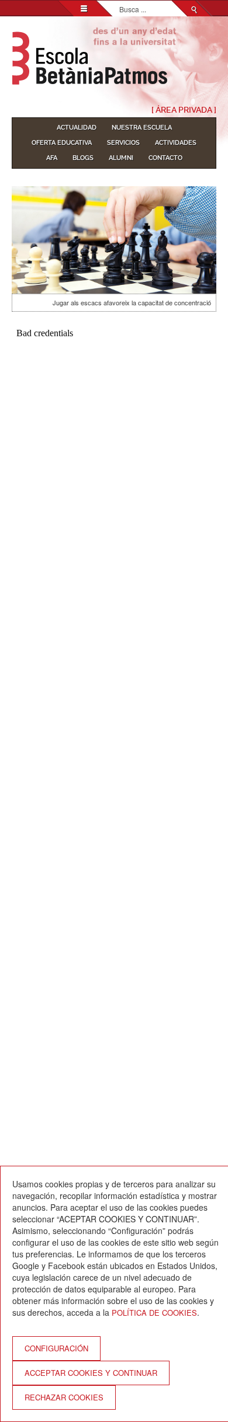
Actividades (175, 143)
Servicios (123, 143)
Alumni (121, 158)
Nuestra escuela (142, 127)
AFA (51, 158)
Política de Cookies (154, 1312)
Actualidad (76, 127)
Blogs (83, 158)
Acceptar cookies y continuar (91, 1372)
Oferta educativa (62, 143)
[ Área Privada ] (183, 109)
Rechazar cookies (64, 1397)
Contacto (165, 158)
